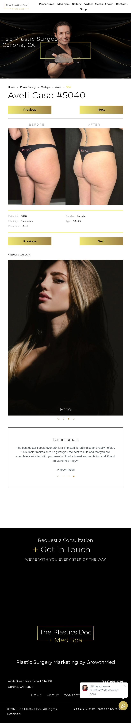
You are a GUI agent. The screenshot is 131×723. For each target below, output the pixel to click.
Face (65, 409)
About (109, 4)
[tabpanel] (65, 338)
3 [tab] (68, 419)
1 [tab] (58, 419)
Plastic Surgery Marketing (47, 662)
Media (99, 4)
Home (11, 87)
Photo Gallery (28, 87)
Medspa (45, 87)
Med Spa (63, 4)
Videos (88, 4)
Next (101, 109)
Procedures (46, 4)
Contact (121, 4)
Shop (83, 9)
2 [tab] (63, 419)
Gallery (76, 4)
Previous (29, 109)
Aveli (58, 87)
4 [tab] (73, 419)
